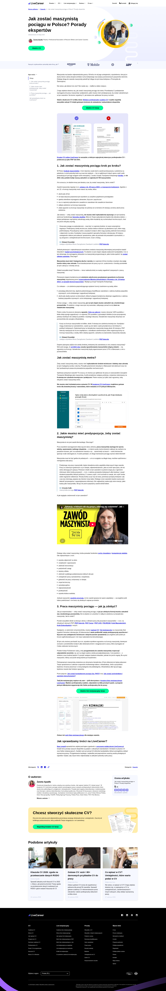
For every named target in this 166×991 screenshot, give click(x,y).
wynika (120, 175)
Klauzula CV (31, 951)
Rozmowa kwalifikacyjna (91, 939)
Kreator (51, 3)
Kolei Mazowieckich (118, 623)
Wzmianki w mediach (118, 936)
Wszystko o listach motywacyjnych (93, 933)
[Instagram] (137, 915)
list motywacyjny (106, 630)
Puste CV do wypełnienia (34, 948)
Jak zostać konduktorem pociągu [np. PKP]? (83, 674)
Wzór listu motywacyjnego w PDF (65, 939)
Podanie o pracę (89, 936)
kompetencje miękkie (119, 553)
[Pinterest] (132, 915)
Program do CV (32, 939)
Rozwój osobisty (89, 948)
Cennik (114, 3)
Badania (87, 951)
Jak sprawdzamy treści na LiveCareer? (37, 99)
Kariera (81, 3)
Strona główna (33, 9)
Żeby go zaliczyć (94, 312)
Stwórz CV (36, 48)
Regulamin (115, 948)
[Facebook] (122, 915)
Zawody (135, 767)
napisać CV (95, 630)
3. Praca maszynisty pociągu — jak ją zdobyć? (40, 94)
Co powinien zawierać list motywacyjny (66, 954)
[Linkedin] (127, 915)
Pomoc (114, 954)
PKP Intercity (104, 244)
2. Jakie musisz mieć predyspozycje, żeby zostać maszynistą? (37, 88)
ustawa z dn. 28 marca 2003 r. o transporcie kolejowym (99, 187)
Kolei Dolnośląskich (64, 625)
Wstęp (31, 78)
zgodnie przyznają (77, 598)
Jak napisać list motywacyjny (63, 936)
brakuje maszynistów (71, 171)
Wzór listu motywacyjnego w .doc (65, 942)
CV (59, 3)
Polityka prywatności (118, 945)
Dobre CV (87, 957)
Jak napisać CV (32, 936)
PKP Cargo (89, 623)
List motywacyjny (69, 3)
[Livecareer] (36, 915)
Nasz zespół (61, 746)
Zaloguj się (134, 3)
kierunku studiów (79, 217)
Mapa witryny (116, 960)
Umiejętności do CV (90, 954)
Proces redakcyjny (117, 933)
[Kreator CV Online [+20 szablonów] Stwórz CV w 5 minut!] (36, 3)
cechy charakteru (104, 553)
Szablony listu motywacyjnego (64, 930)
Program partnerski (118, 942)
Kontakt (123, 3)
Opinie (114, 963)
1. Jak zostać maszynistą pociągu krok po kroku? (39, 82)
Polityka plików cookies (119, 951)
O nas (90, 3)
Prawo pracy (88, 945)
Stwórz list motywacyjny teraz (92, 691)
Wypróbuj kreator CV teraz (48, 827)
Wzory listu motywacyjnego (63, 933)
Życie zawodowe (89, 942)
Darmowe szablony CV (34, 942)
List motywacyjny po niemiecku (64, 948)
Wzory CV (30, 933)
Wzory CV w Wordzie (33, 954)
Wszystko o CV (88, 930)
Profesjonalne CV (32, 945)
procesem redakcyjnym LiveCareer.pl (110, 746)
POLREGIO (107, 623)
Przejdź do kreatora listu (93, 714)
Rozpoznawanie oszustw (91, 960)
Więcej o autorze (42, 798)
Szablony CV (31, 930)
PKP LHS (98, 623)
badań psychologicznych (74, 252)
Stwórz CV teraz (92, 108)
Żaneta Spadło (38, 39)
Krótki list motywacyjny (62, 951)
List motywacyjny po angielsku (64, 945)
